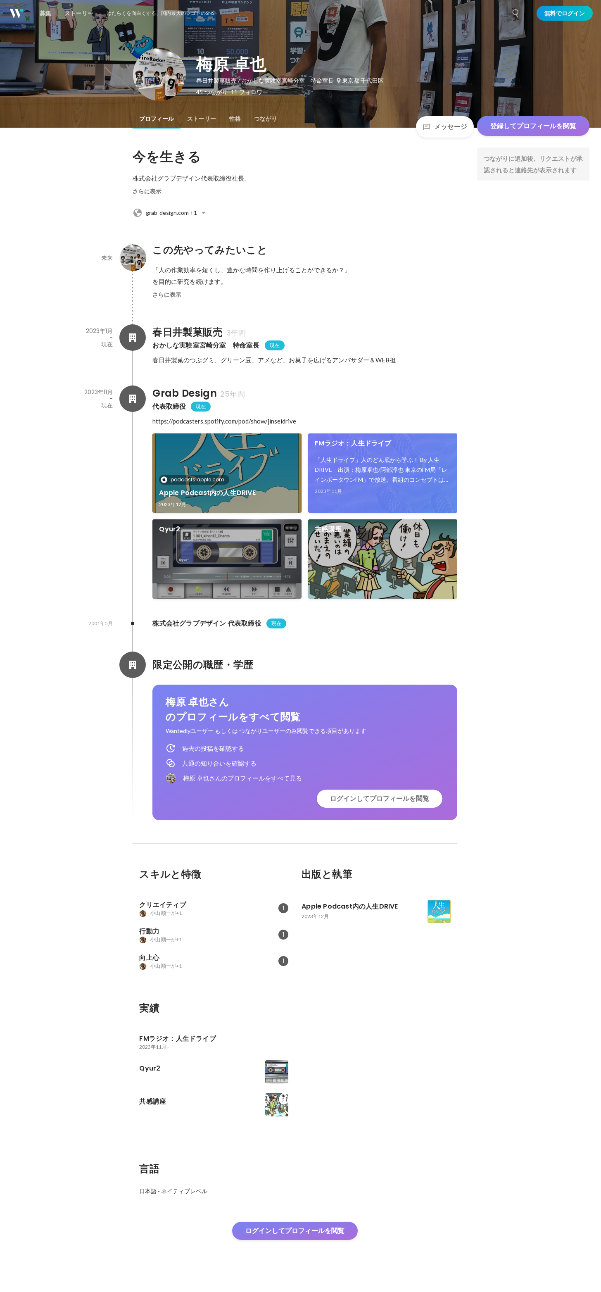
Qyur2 (169, 529)
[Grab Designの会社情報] (132, 398)
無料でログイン (564, 13)
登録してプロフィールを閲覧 (533, 126)
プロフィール (156, 118)
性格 (235, 118)
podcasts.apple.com (197, 479)
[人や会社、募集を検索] (516, 13)
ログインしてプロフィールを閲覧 (379, 798)
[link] (227, 473)
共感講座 (328, 529)
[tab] (157, 118)
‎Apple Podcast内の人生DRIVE (210, 492)
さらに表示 (147, 191)
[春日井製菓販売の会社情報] (132, 337)
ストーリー (201, 118)
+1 (171, 212)
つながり (265, 118)
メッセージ (450, 126)
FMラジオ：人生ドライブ (353, 443)
